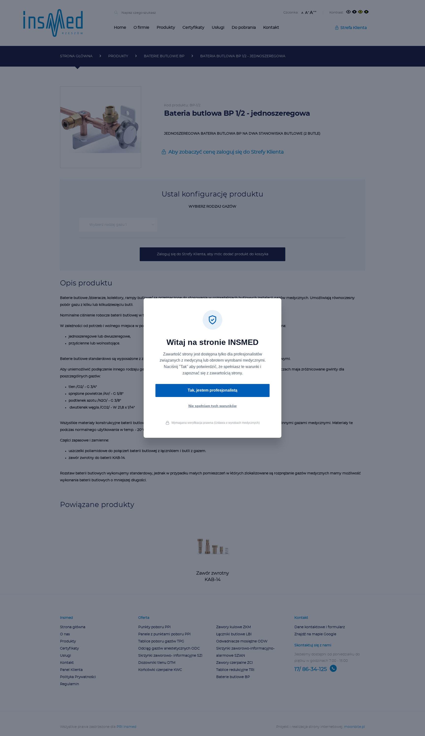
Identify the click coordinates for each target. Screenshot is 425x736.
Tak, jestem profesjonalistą (212, 390)
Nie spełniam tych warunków (212, 406)
